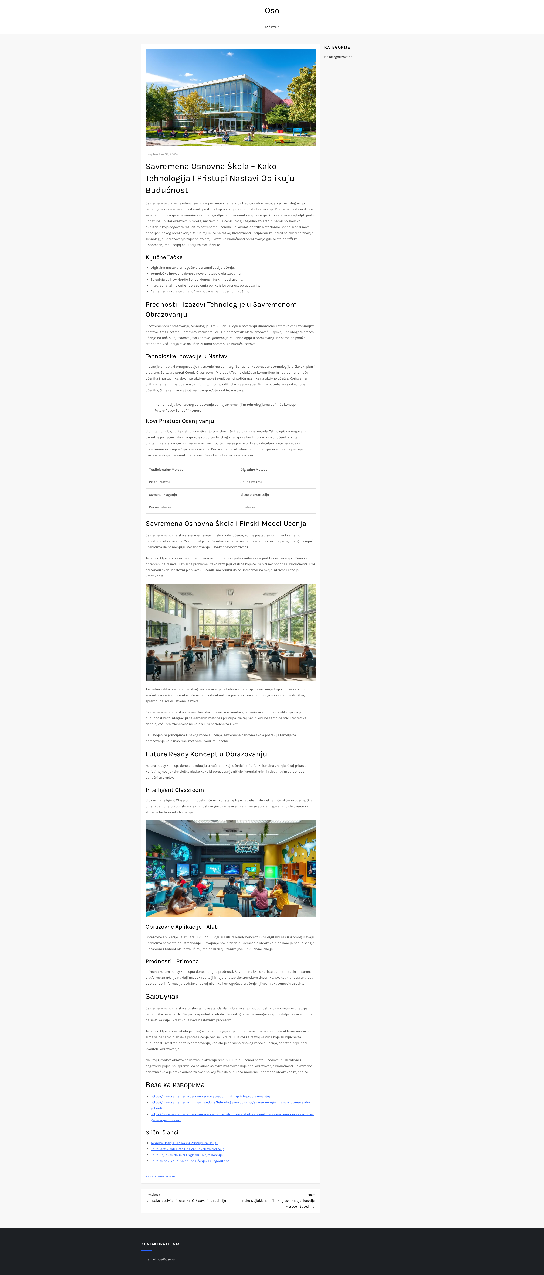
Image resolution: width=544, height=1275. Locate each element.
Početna (272, 27)
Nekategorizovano (161, 1176)
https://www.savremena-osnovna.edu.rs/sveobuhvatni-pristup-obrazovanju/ (211, 1096)
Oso (272, 10)
